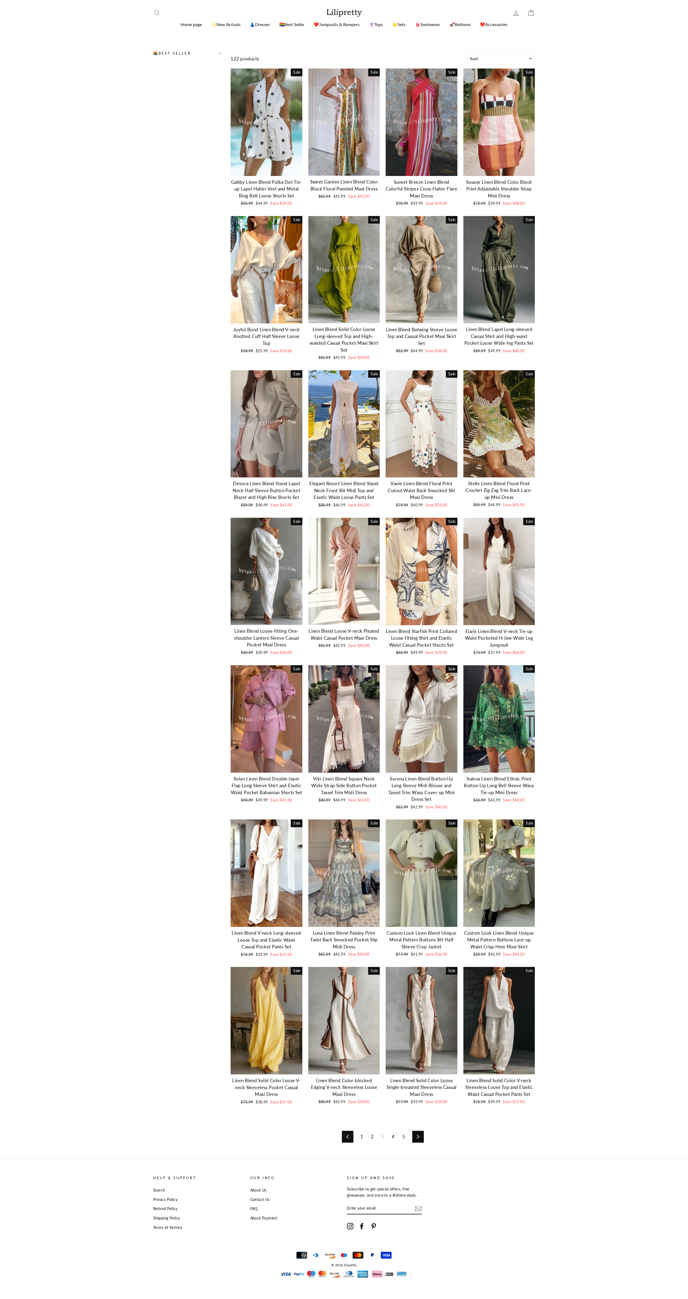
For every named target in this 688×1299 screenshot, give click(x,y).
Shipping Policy (166, 1218)
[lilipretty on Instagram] (350, 1225)
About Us (258, 1190)
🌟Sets (399, 24)
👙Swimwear (427, 24)
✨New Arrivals (226, 24)
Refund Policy (165, 1208)
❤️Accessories (493, 24)
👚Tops (376, 24)
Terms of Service (167, 1227)
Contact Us (260, 1199)
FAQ (254, 1208)
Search (159, 1190)
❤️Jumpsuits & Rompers (337, 24)
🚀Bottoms (460, 24)
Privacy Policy (165, 1199)
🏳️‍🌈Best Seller (291, 24)
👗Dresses (260, 24)
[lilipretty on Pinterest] (373, 1225)
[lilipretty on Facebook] (362, 1225)
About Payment (264, 1218)
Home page (191, 24)
